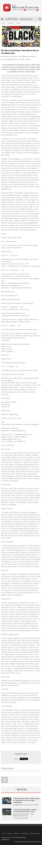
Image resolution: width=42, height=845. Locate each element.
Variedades (24, 833)
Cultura (23, 59)
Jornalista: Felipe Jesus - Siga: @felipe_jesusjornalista (20, 56)
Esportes (17, 833)
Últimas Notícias (35, 833)
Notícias (28, 59)
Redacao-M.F (19, 805)
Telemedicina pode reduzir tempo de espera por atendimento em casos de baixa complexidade (26, 800)
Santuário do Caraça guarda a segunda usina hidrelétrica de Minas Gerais (25, 810)
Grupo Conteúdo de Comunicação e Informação (28, 841)
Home (3, 23)
